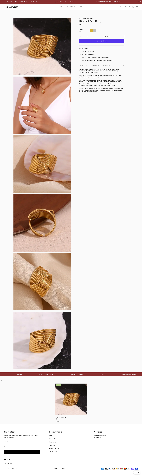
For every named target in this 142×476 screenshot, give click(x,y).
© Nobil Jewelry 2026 (59, 469)
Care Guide (52, 442)
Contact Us (52, 439)
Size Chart (52, 445)
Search (51, 435)
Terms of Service (54, 448)
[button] (66, 7)
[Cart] (137, 7)
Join (22, 452)
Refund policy (53, 451)
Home (80, 18)
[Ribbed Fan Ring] (71, 399)
